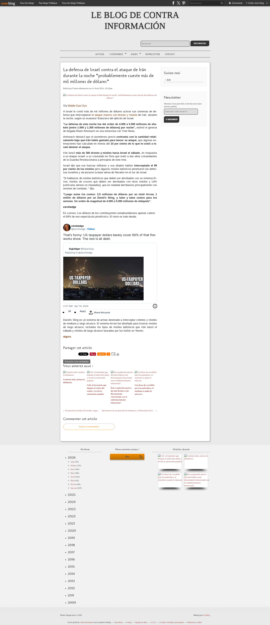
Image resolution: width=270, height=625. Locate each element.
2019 (71, 538)
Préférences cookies (194, 622)
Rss (127, 456)
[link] (77, 226)
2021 (71, 523)
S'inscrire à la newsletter (77, 361)
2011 (71, 595)
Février (74, 484)
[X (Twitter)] (178, 3)
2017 (71, 552)
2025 (72, 495)
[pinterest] (184, 3)
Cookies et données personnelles (172, 622)
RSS (169, 79)
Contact (170, 54)
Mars (73, 480)
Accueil (100, 54)
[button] (99, 312)
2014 (71, 574)
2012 (71, 588)
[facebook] (173, 3)
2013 (71, 581)
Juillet (73, 465)
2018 (71, 545)
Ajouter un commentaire (89, 427)
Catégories (115, 54)
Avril (73, 476)
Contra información (87, 622)
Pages (133, 54)
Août (73, 461)
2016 (71, 559)
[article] (110, 274)
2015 (71, 566)
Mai (72, 473)
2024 (72, 502)
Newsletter (152, 54)
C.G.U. (154, 622)
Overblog (206, 615)
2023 (72, 509)
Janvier (74, 488)
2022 (72, 516)
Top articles (118, 622)
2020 (72, 530)
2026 (72, 457)
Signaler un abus (141, 622)
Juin (72, 469)
